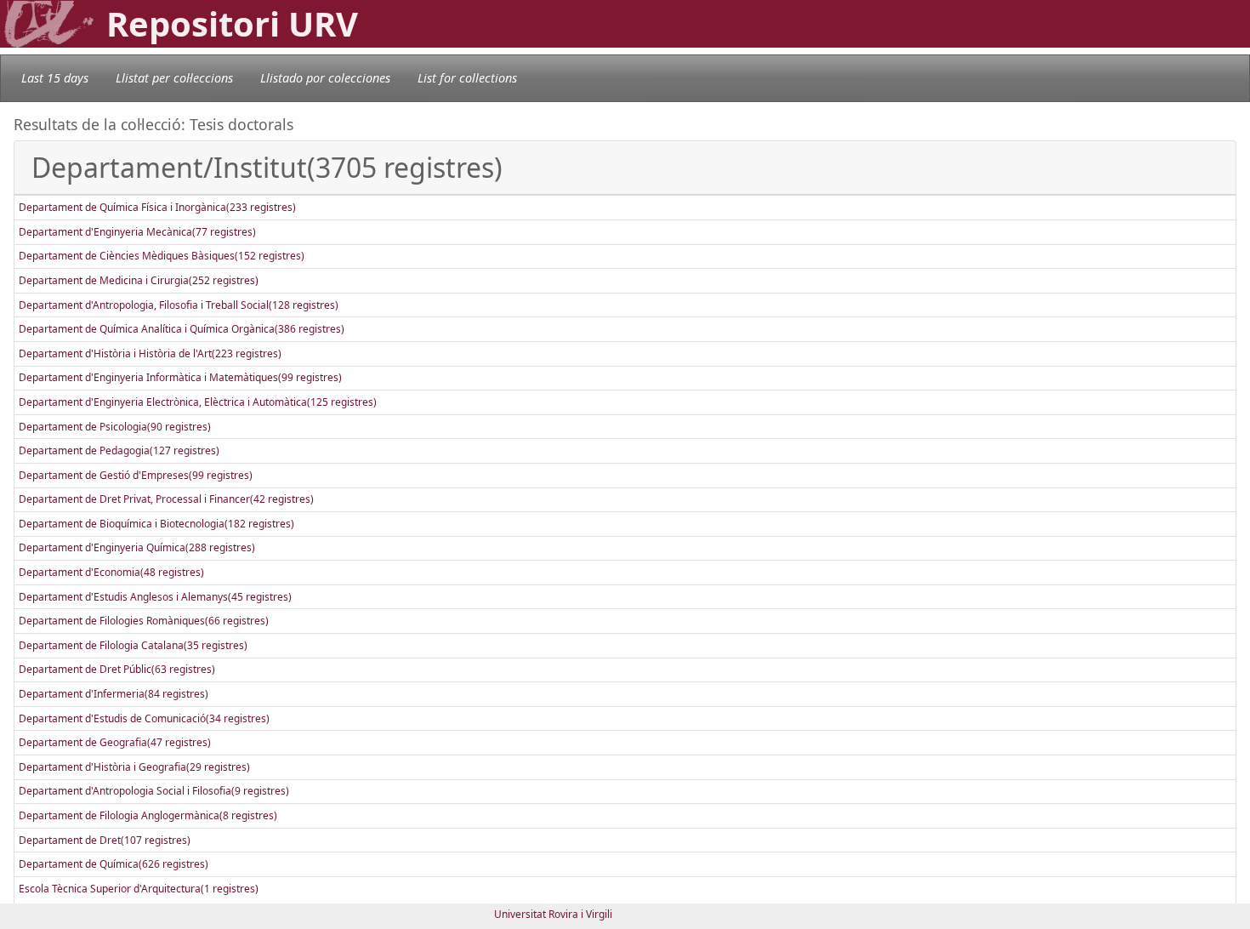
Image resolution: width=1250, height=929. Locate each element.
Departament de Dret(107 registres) (104, 840)
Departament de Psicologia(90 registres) (115, 426)
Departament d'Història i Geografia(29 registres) (134, 767)
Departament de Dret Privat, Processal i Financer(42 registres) (166, 499)
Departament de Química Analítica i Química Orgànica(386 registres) (181, 329)
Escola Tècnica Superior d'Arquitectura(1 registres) (139, 888)
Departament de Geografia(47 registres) (115, 742)
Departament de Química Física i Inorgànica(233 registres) (157, 207)
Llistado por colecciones (325, 78)
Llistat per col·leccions (174, 78)
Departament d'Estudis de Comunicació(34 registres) (144, 718)
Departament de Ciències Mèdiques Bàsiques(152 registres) (161, 255)
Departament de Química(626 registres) (113, 864)
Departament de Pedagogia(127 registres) (119, 450)
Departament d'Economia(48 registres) (111, 572)
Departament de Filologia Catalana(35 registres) (133, 645)
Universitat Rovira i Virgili (553, 914)
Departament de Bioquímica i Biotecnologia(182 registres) (156, 523)
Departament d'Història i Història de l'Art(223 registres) (150, 353)
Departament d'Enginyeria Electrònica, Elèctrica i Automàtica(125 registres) (198, 402)
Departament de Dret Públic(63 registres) (117, 669)
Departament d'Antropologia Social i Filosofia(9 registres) (154, 791)
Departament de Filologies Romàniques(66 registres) (144, 620)
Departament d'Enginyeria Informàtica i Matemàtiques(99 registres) (180, 377)
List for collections (467, 78)
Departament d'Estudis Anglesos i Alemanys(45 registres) (155, 597)
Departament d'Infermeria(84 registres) (113, 694)
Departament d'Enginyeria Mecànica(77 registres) (137, 232)
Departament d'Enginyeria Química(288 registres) (137, 547)
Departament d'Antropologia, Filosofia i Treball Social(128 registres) (178, 305)
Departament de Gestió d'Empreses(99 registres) (136, 475)
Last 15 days (54, 78)
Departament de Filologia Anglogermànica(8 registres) (148, 815)
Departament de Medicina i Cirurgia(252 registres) (139, 280)
